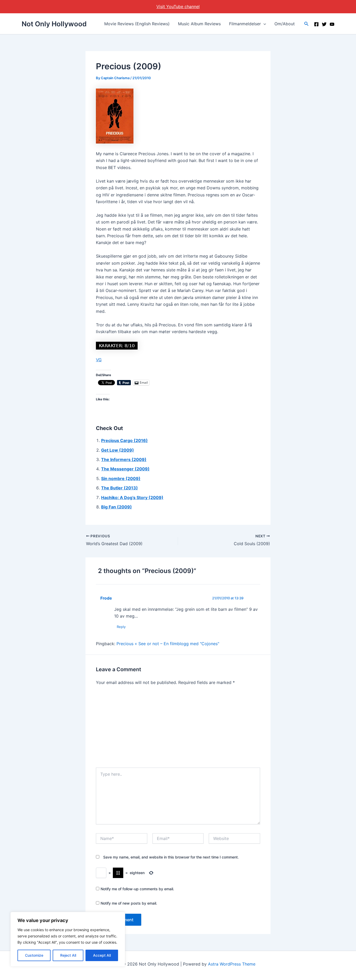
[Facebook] (316, 24)
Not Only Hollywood (54, 24)
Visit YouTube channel (178, 6)
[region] (67, 939)
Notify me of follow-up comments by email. (137, 889)
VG (99, 359)
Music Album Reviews (199, 23)
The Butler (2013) (119, 487)
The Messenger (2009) (125, 468)
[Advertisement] (178, 728)
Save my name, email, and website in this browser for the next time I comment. (171, 857)
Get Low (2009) (117, 450)
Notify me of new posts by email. (129, 903)
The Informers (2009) (123, 459)
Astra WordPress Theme (231, 964)
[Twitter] (324, 24)
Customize (34, 955)
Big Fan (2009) (116, 506)
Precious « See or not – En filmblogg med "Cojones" (167, 643)
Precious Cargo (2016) (124, 440)
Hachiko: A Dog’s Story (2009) (132, 497)
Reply (121, 627)
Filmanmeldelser (245, 23)
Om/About (284, 23)
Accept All (102, 955)
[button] (263, 23)
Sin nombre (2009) (120, 478)
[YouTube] (332, 24)
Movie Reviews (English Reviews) (137, 23)
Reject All (68, 955)
